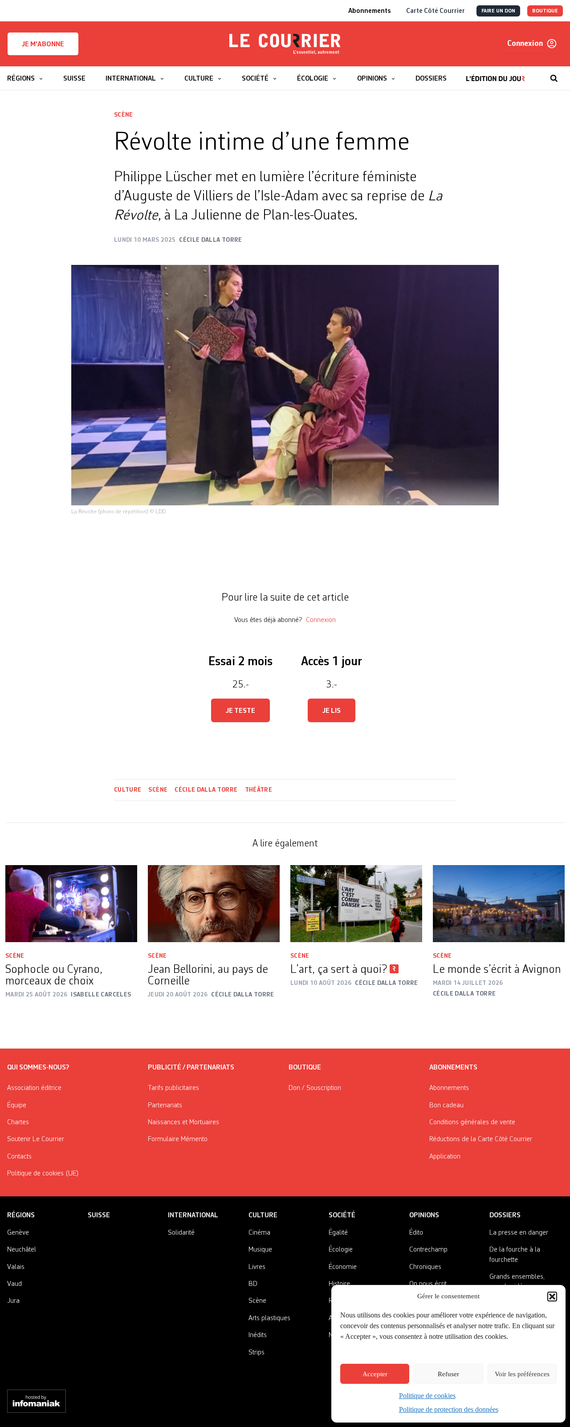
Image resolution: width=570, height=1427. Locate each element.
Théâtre (258, 790)
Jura (13, 1301)
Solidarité (181, 1232)
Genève (18, 1232)
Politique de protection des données (448, 1409)
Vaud (14, 1284)
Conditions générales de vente (472, 1122)
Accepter (374, 1374)
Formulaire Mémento (178, 1139)
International (193, 1215)
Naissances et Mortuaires (183, 1122)
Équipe (16, 1105)
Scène (123, 115)
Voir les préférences (522, 1374)
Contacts (19, 1156)
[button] (552, 1296)
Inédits (257, 1335)
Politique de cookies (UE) (43, 1173)
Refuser (448, 1374)
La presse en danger (518, 1232)
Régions (21, 1215)
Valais (15, 1267)
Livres (256, 1267)
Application (444, 1156)
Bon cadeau (446, 1105)
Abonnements (449, 1088)
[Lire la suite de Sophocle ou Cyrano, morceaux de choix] (71, 903)
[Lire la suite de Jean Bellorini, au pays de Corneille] (214, 903)
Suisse (99, 1215)
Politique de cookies (427, 1395)
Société (342, 1215)
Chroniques (425, 1267)
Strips (256, 1352)
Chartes (18, 1122)
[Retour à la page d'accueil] (285, 44)
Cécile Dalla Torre (206, 790)
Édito (416, 1232)
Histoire (339, 1284)
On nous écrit (428, 1284)
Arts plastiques (269, 1318)
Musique (260, 1249)
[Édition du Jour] (495, 73)
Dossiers (505, 1215)
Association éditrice (34, 1088)
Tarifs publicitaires (173, 1088)
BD (252, 1284)
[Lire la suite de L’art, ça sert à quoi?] (356, 903)
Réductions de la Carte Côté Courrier (480, 1139)
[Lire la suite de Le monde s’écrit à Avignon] (499, 903)
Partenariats (165, 1105)
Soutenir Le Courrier (35, 1139)
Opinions (424, 1215)
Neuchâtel (21, 1249)
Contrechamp (428, 1249)
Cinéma (259, 1232)
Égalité (338, 1232)
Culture (127, 790)
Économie (343, 1267)
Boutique (305, 1067)
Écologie (341, 1249)
